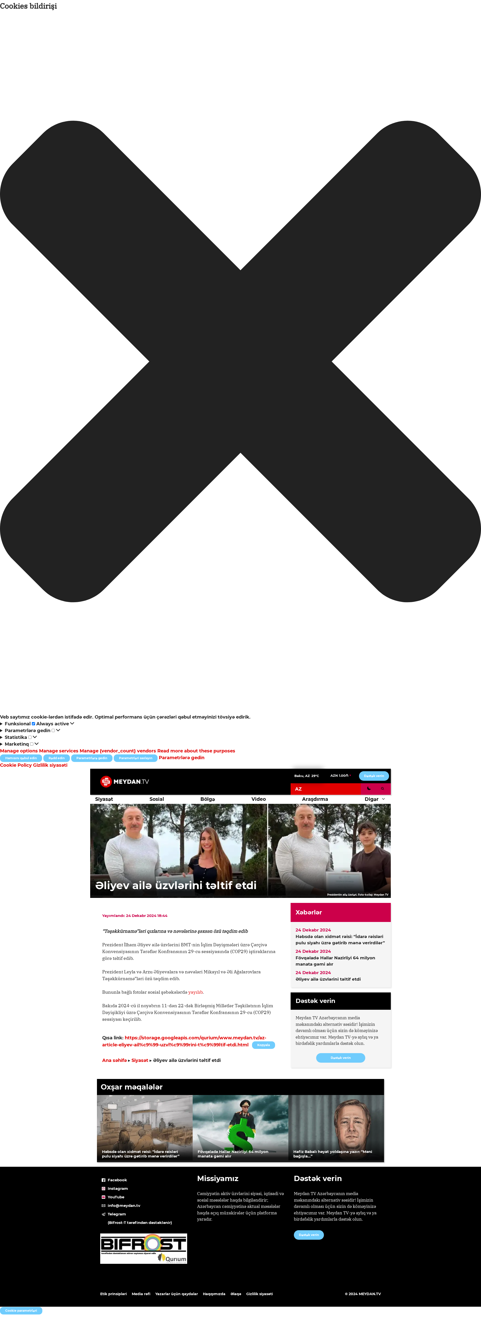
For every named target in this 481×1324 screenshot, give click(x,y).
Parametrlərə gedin (91, 758)
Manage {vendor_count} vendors (118, 751)
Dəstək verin (374, 776)
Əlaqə (235, 1294)
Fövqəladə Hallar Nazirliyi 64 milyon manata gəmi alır (335, 961)
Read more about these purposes (196, 751)
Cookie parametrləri (21, 1310)
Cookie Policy (16, 765)
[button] (240, 362)
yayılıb (195, 992)
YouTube (116, 1197)
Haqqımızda (214, 1294)
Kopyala (263, 1044)
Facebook (117, 1180)
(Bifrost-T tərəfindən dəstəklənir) (140, 1222)
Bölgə (207, 799)
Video (259, 799)
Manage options (19, 751)
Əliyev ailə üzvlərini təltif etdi (328, 979)
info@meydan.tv (124, 1205)
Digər (372, 799)
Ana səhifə (114, 1060)
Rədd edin (57, 758)
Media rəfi (141, 1294)
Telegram (117, 1214)
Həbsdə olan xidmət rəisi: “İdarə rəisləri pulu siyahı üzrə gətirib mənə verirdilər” (340, 940)
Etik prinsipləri (113, 1294)
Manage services (58, 751)
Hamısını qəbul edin (21, 758)
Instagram (118, 1188)
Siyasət (104, 799)
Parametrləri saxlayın (135, 758)
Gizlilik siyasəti (50, 765)
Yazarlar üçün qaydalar (176, 1294)
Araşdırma (315, 799)
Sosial (157, 799)
